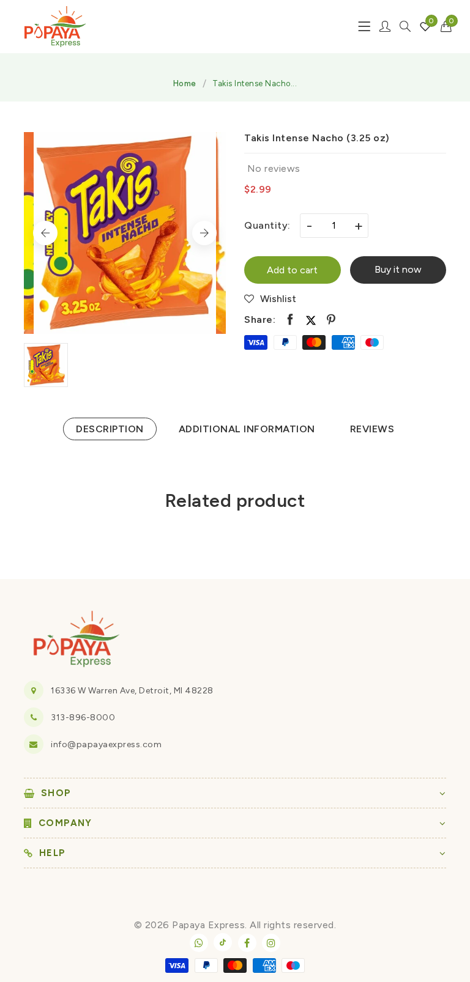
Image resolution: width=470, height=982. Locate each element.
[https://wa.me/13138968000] (199, 943)
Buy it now (398, 269)
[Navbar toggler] (364, 26)
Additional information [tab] (247, 429)
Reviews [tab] (372, 429)
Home (184, 83)
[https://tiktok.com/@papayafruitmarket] (223, 942)
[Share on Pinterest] (331, 320)
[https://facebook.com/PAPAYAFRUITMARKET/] (247, 943)
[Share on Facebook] (290, 320)
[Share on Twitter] (310, 320)
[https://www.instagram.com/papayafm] (271, 943)
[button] (446, 26)
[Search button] (405, 26)
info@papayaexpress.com (106, 744)
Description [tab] (110, 429)
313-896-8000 (83, 717)
